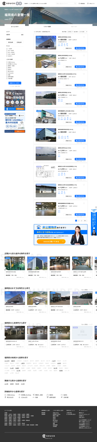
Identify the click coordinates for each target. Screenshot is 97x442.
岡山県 (23, 423)
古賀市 (59, 363)
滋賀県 (19, 420)
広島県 (5, 423)
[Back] (4, 268)
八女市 (53, 361)
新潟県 (19, 417)
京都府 (14, 420)
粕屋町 (17, 368)
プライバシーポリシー (83, 414)
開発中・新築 (11, 66)
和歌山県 (28, 420)
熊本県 (17, 384)
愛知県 (10, 418)
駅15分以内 (10, 71)
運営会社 (81, 412)
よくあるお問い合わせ (70, 414)
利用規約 (81, 415)
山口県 (6, 384)
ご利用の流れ (69, 412)
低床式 (9, 69)
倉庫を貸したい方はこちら (84, 427)
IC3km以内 (10, 73)
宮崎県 (27, 424)
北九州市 (7, 361)
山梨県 (5, 417)
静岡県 (5, 418)
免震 (9, 75)
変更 (22, 34)
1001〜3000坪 (11, 54)
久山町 (12, 368)
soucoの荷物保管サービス (84, 419)
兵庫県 (10, 420)
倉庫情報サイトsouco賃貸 (9, 9)
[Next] (92, 268)
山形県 (23, 414)
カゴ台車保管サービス (83, 426)
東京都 (5, 415)
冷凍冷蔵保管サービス (83, 424)
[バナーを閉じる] (96, 207)
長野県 (10, 417)
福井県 (27, 417)
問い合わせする (80, 48)
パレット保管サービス (83, 423)
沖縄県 (36, 424)
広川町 (18, 370)
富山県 (23, 417)
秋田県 (14, 414)
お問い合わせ (81, 417)
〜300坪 (10, 48)
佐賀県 (12, 384)
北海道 (5, 412)
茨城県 (32, 415)
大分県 (23, 384)
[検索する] (75, 3)
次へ (85, 220)
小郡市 (23, 363)
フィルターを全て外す (15, 86)
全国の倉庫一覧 (16, 9)
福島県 (27, 414)
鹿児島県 (32, 424)
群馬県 (23, 415)
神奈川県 (10, 415)
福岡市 (13, 361)
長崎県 (14, 424)
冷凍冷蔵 (10, 78)
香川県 (10, 421)
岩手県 (10, 414)
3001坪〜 (10, 56)
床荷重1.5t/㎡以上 (12, 64)
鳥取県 (10, 423)
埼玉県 (14, 415)
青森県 (5, 414)
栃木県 (27, 415)
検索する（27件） (15, 83)
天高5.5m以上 (11, 62)
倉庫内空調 (10, 76)
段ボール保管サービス (83, 421)
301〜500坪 (11, 50)
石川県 (14, 417)
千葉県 (19, 415)
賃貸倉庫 (10, 42)
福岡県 (5, 424)
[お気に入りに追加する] (84, 37)
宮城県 (19, 414)
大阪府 (5, 420)
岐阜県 (14, 418)
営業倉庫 (19, 42)
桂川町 (55, 368)
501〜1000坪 (11, 52)
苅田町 (61, 370)
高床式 (9, 67)
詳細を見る (69, 48)
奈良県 (23, 420)
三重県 (19, 418)
